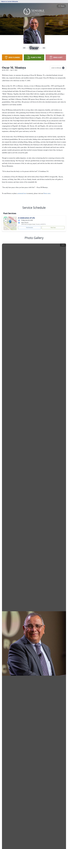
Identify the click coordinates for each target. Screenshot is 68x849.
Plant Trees (53, 227)
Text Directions (29, 227)
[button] (10, 221)
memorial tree (22, 193)
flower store (46, 193)
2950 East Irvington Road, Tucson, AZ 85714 (33, 224)
